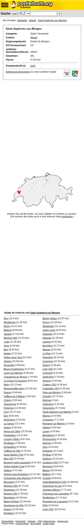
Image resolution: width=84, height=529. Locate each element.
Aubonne (47, 334)
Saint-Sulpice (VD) (13, 454)
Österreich (20, 521)
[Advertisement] (42, 125)
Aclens (7, 427)
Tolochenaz (10, 404)
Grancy (7, 392)
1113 (32, 65)
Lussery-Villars (12, 439)
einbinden (67, 216)
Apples (7, 353)
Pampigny (48, 357)
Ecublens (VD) (50, 462)
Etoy (6, 349)
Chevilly (47, 396)
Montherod (9, 322)
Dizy (6, 415)
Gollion (46, 427)
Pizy (6, 318)
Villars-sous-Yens (13, 357)
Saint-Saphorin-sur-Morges (52, 20)
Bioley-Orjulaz (11, 501)
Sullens (8, 470)
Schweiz (32, 521)
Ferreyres (9, 408)
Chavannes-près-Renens (17, 478)
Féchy (7, 326)
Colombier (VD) (51, 388)
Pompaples (10, 435)
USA (40, 521)
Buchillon (48, 345)
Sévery (46, 365)
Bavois (46, 470)
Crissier (47, 478)
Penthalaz (9, 443)
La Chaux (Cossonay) (15, 380)
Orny (45, 447)
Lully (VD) (48, 369)
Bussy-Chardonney (14, 369)
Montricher (48, 326)
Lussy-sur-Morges (13, 373)
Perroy (46, 322)
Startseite (22, 20)
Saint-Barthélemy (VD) (54, 482)
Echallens (9, 513)
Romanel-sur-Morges (54, 423)
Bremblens (48, 435)
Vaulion (8, 334)
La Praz (47, 353)
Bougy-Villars (50, 318)
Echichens (9, 419)
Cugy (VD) (48, 509)
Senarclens (49, 408)
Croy (6, 412)
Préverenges (49, 439)
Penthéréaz (49, 497)
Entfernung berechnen (18, 72)
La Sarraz (9, 423)
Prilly (45, 505)
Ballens (8, 330)
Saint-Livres (49, 330)
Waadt (32, 20)
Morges (47, 415)
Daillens (47, 458)
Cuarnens (48, 361)
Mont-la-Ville (10, 338)
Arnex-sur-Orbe (12, 431)
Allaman (47, 338)
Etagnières (9, 497)
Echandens (10, 447)
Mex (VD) (9, 458)
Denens (47, 380)
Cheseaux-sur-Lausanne (56, 493)
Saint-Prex (48, 377)
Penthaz (47, 454)
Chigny (7, 400)
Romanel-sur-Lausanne (55, 501)
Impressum (62, 521)
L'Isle (6, 341)
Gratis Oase (49, 523)
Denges (47, 443)
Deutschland (7, 521)
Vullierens (48, 404)
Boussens (9, 482)
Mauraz (47, 349)
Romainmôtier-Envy (14, 388)
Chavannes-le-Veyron (15, 377)
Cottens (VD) (49, 384)
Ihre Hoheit (35, 523)
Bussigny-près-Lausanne (17, 462)
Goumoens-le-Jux (52, 486)
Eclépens (48, 451)
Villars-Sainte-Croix (14, 466)
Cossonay (48, 419)
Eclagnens (9, 489)
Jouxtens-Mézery (52, 489)
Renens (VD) (11, 493)
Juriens (8, 361)
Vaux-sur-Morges (52, 392)
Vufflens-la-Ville (12, 451)
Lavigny (47, 341)
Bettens (47, 474)
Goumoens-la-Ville (14, 505)
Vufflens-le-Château (14, 396)
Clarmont (47, 373)
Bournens (48, 466)
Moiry (7, 384)
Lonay (46, 431)
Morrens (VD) (11, 486)
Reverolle (9, 365)
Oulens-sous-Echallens (16, 474)
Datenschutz (49, 521)
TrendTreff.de (22, 523)
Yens (6, 345)
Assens (8, 509)
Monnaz (47, 400)
